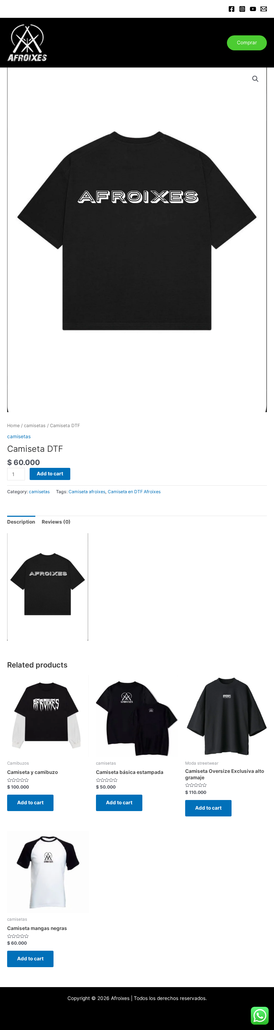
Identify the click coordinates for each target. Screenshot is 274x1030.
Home (13, 425)
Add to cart (50, 473)
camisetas (35, 425)
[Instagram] (242, 9)
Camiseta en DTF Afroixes (134, 491)
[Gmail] (263, 9)
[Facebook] (231, 9)
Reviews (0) (56, 522)
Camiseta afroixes (86, 491)
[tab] (21, 522)
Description (21, 522)
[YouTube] (253, 9)
